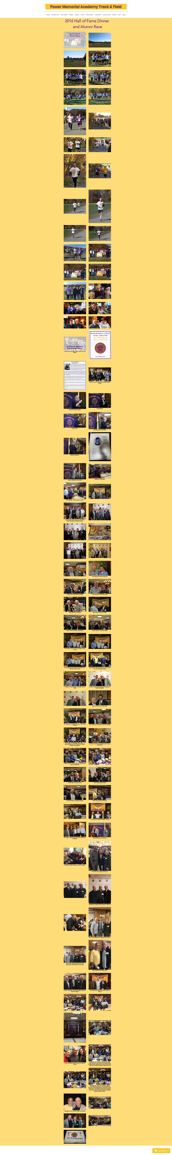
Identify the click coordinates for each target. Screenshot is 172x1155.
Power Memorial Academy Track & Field (86, 6)
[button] (114, 15)
